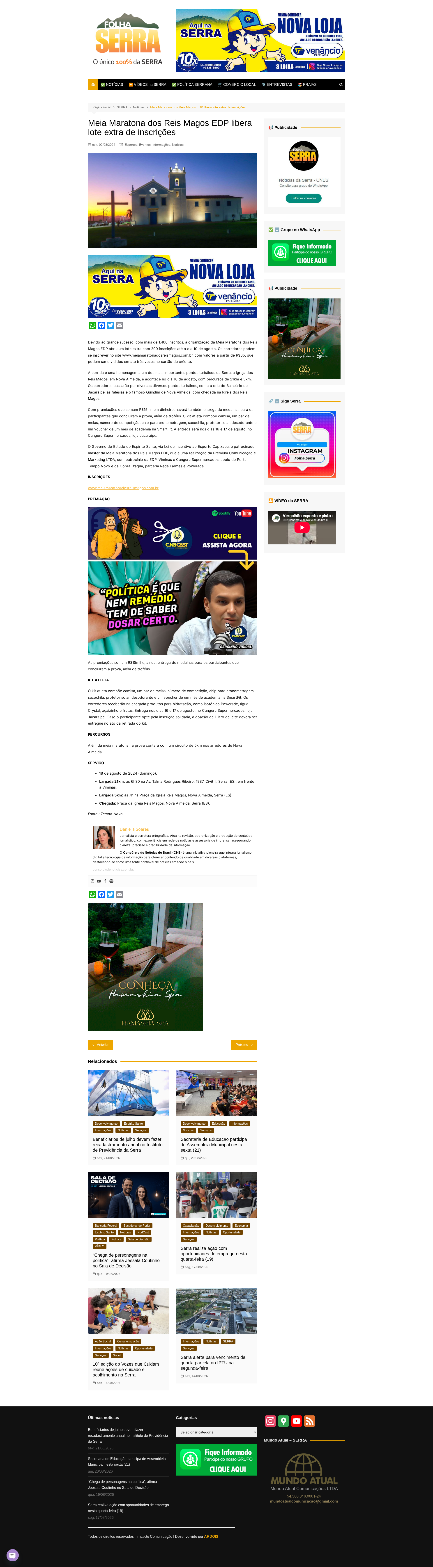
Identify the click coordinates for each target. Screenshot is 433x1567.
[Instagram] (92, 881)
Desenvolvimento (106, 1123)
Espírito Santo (133, 1123)
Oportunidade (231, 1232)
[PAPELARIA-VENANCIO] (260, 40)
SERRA (228, 1341)
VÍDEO (99, 1246)
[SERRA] (304, 172)
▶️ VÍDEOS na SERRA (147, 84)
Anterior (102, 1044)
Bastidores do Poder (137, 1225)
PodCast (143, 1232)
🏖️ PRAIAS (307, 84)
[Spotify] (111, 881)
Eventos (145, 144)
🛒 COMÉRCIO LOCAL (237, 84)
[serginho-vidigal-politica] (172, 580)
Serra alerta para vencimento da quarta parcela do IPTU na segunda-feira (213, 1363)
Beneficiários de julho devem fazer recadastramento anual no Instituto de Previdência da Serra (128, 1145)
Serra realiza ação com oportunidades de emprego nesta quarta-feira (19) (214, 1254)
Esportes (131, 144)
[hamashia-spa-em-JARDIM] (145, 966)
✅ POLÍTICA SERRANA (192, 84)
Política (100, 1239)
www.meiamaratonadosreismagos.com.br (123, 488)
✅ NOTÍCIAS (112, 84)
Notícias (178, 144)
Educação (218, 1123)
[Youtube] (99, 881)
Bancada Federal (106, 1225)
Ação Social (103, 1341)
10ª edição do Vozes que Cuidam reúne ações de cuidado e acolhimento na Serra (126, 1369)
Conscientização (128, 1341)
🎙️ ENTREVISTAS (276, 84)
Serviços (141, 1130)
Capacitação (191, 1225)
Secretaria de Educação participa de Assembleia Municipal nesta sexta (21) (214, 1145)
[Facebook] (105, 881)
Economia (241, 1225)
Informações (161, 144)
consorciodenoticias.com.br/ (113, 869)
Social (117, 1355)
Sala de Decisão (138, 1239)
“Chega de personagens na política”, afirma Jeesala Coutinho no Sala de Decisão (126, 1260)
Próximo (242, 1044)
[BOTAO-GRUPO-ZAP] (216, 1460)
